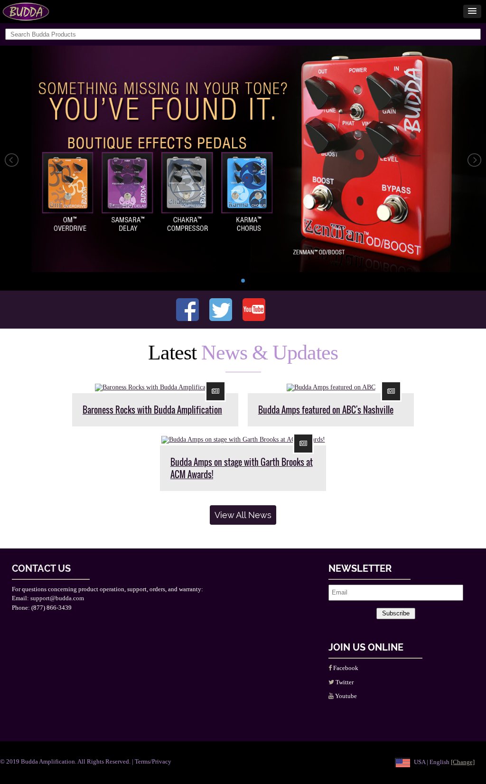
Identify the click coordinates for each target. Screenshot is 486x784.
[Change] (463, 761)
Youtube (345, 695)
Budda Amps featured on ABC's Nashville (325, 410)
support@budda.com (57, 598)
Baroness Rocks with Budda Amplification (152, 410)
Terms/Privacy (153, 761)
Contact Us (41, 568)
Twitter (344, 682)
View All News (243, 515)
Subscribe (396, 613)
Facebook (345, 667)
